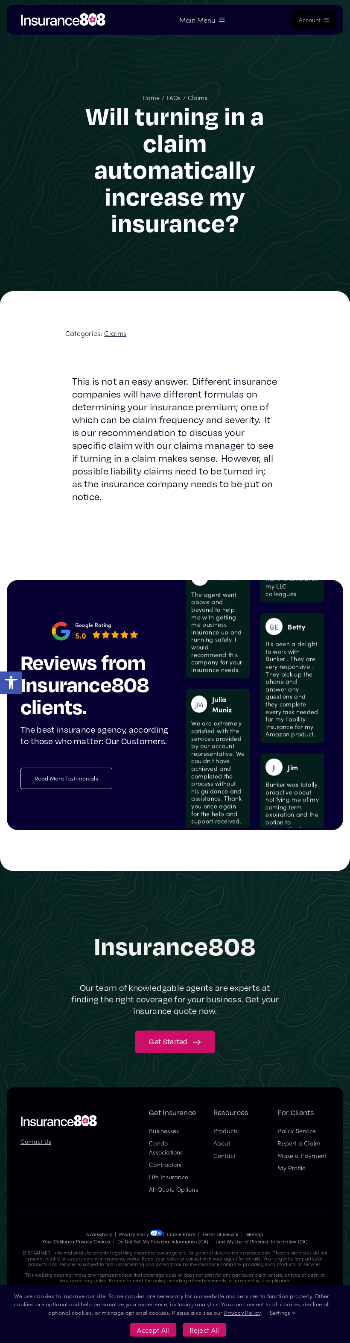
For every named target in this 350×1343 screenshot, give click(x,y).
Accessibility (99, 1234)
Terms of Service (220, 1234)
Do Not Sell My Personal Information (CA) (163, 1241)
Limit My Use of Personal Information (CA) (262, 1241)
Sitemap (254, 1234)
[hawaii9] (63, 16)
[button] (11, 683)
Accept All (153, 1329)
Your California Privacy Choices (76, 1241)
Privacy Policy (134, 1234)
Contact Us (35, 1141)
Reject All (204, 1329)
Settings (281, 1312)
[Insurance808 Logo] (58, 1118)
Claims (115, 333)
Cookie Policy (181, 1234)
